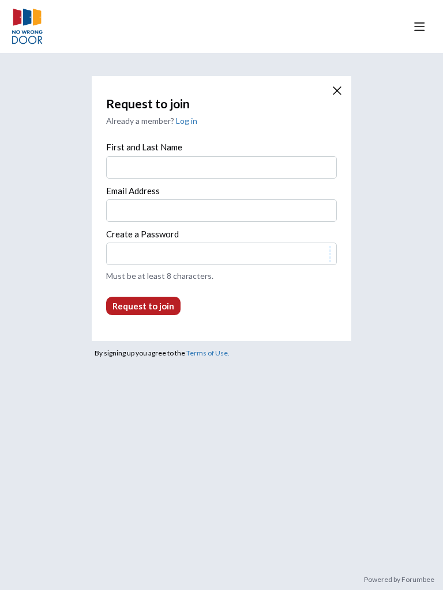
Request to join (143, 306)
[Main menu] (419, 26)
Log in (186, 121)
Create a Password (142, 234)
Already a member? (151, 121)
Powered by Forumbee (399, 580)
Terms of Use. (208, 353)
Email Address (133, 191)
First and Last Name (144, 147)
